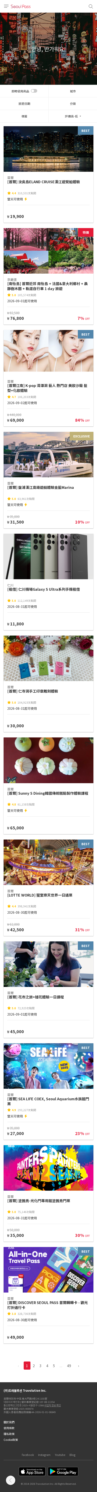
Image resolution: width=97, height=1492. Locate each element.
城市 (73, 91)
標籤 (24, 116)
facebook (28, 1455)
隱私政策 (9, 1434)
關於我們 (9, 1422)
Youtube (60, 1455)
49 (69, 1365)
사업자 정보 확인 (52, 1405)
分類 (73, 103)
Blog (72, 1455)
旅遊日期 (24, 103)
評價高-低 (71, 116)
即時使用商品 (20, 91)
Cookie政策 (11, 1440)
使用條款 (9, 1428)
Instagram (44, 1455)
